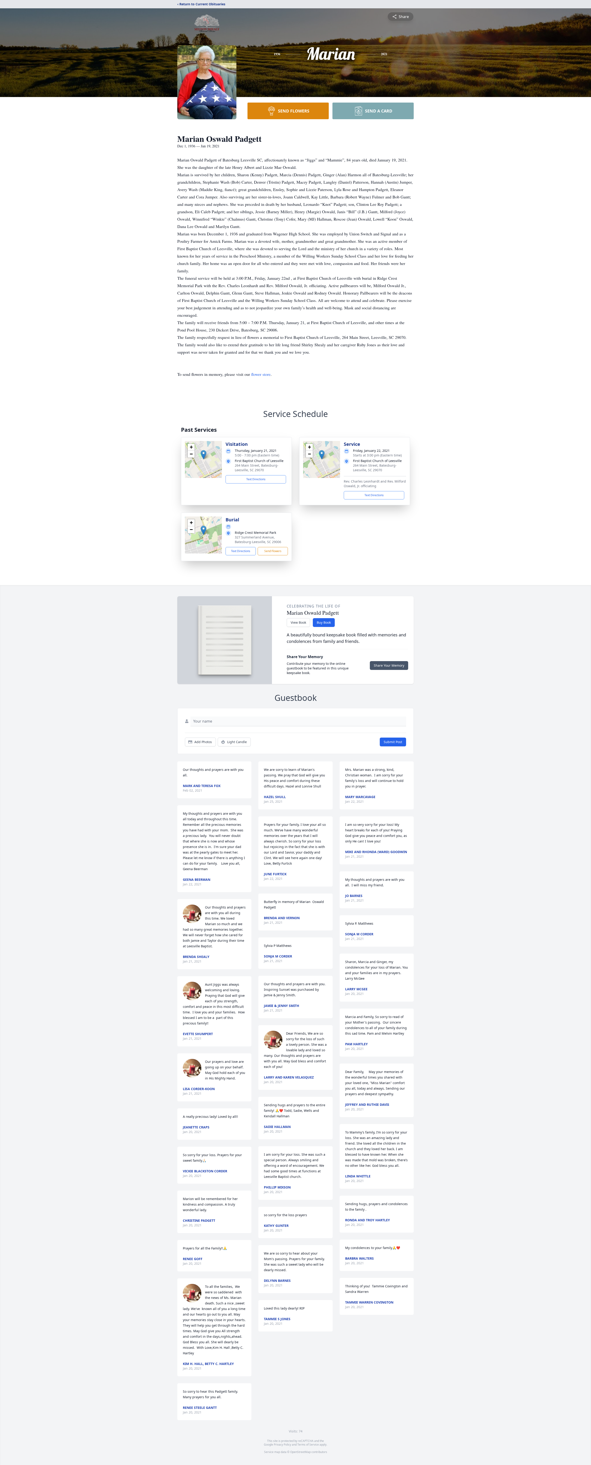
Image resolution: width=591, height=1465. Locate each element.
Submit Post (393, 742)
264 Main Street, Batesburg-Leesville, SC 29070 (256, 467)
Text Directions (255, 479)
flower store (261, 374)
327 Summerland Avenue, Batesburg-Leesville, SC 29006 (258, 539)
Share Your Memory (389, 665)
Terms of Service (308, 1445)
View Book (298, 622)
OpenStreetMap (300, 1452)
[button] (203, 454)
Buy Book (324, 622)
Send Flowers (272, 551)
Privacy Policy (282, 1445)
